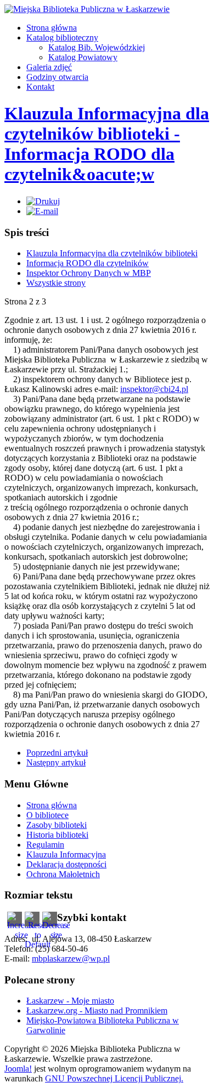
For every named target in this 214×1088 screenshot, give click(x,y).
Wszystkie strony (56, 282)
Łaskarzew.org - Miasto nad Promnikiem (96, 1010)
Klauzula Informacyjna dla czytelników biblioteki (112, 253)
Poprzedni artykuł (57, 752)
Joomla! (18, 1068)
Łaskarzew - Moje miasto (70, 1000)
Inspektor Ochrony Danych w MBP (88, 273)
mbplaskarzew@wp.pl (71, 958)
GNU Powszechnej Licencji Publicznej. (114, 1078)
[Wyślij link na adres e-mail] (42, 211)
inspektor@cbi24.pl (154, 389)
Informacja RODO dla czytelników (87, 263)
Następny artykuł (56, 762)
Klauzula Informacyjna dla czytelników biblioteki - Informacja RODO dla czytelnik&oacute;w (106, 143)
